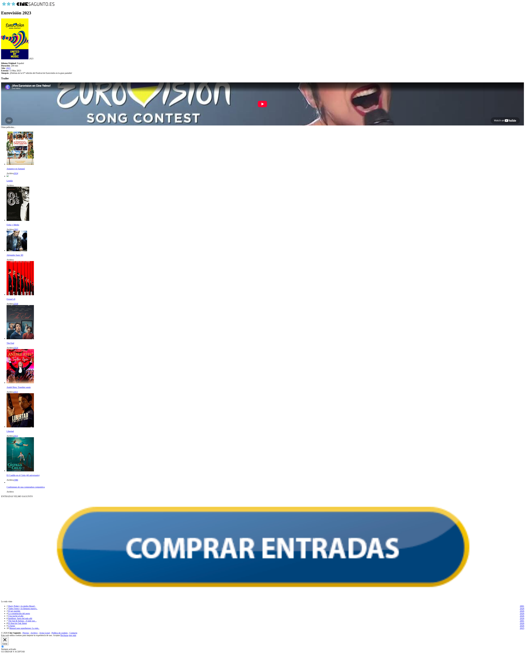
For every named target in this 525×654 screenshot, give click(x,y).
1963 (16, 229)
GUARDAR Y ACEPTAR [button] (13, 651)
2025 (522, 628)
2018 (16, 304)
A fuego (11, 626)
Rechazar (64, 635)
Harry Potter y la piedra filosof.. (22, 606)
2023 (8, 68)
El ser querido (14, 611)
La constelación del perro (19, 613)
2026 (522, 608)
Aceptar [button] (56, 635)
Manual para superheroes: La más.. (24, 628)
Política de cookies (60, 633)
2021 (16, 392)
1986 (16, 480)
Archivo (34, 633)
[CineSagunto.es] (28, 6)
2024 (16, 173)
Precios (26, 633)
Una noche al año (15, 616)
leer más (72, 635)
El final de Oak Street (17, 623)
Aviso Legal (44, 633)
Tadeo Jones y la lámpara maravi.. (22, 608)
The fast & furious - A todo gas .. (22, 621)
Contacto (73, 633)
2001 (522, 606)
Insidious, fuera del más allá (20, 618)
